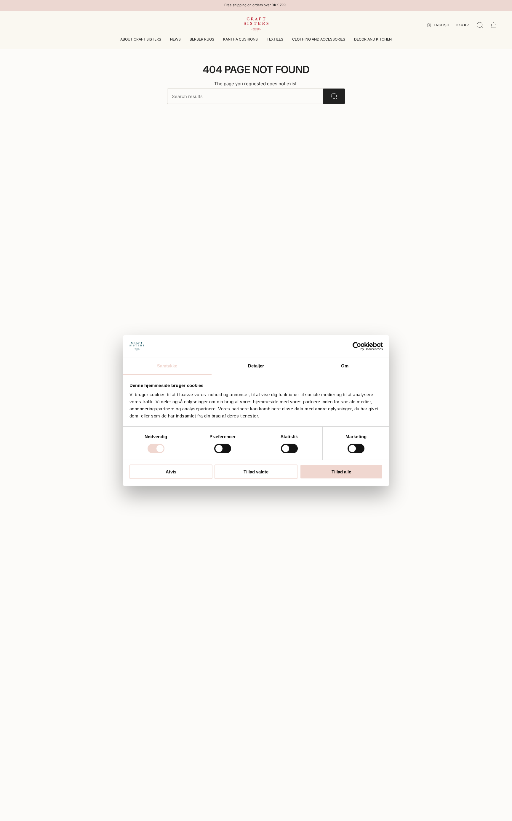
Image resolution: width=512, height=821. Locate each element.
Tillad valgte (256, 471)
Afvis (171, 471)
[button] (141, 40)
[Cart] (493, 25)
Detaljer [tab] (256, 365)
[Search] (334, 96)
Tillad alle (341, 471)
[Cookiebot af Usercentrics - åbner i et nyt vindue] (357, 346)
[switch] (222, 448)
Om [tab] (344, 365)
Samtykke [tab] (167, 365)
